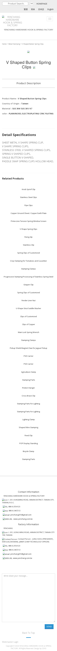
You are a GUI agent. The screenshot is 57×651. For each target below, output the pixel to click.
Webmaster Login (10, 642)
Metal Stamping (14, 44)
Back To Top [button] (28, 632)
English (50, 9)
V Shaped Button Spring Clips (32, 44)
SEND (49, 626)
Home (4, 44)
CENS (44, 648)
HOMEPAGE (41, 3)
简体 (33, 9)
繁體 (26, 9)
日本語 (41, 9)
